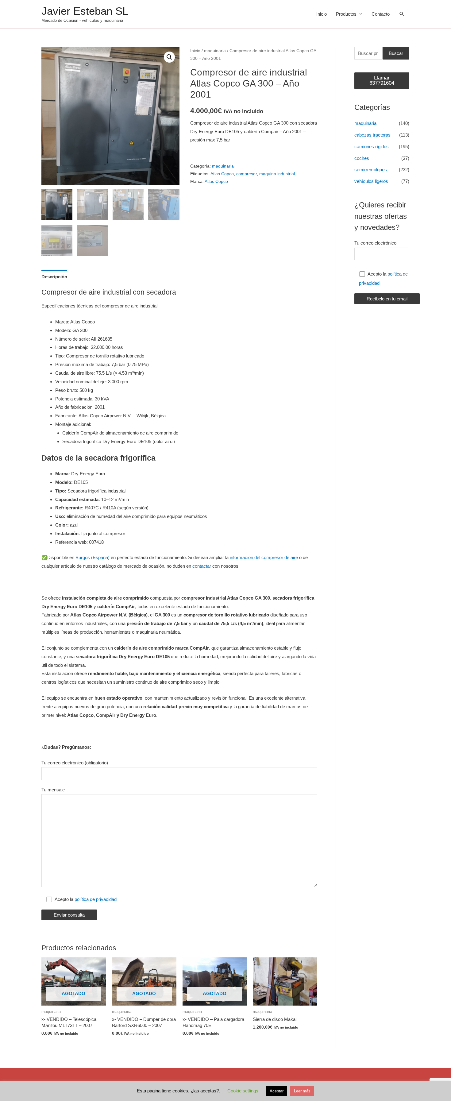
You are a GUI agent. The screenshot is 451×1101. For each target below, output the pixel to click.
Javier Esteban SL (84, 11)
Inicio (321, 14)
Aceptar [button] (276, 1091)
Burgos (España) (92, 557)
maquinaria (215, 50)
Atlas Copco (222, 174)
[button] (169, 57)
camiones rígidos (371, 146)
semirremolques (370, 169)
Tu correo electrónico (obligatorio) (74, 762)
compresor (246, 174)
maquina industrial (277, 174)
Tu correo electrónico (375, 242)
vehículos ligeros (371, 181)
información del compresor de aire (264, 557)
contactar (201, 566)
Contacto (381, 14)
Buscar (396, 53)
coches (361, 158)
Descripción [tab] (54, 276)
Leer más (302, 1091)
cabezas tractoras (372, 134)
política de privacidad (96, 899)
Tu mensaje (53, 789)
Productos (346, 14)
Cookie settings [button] (242, 1090)
